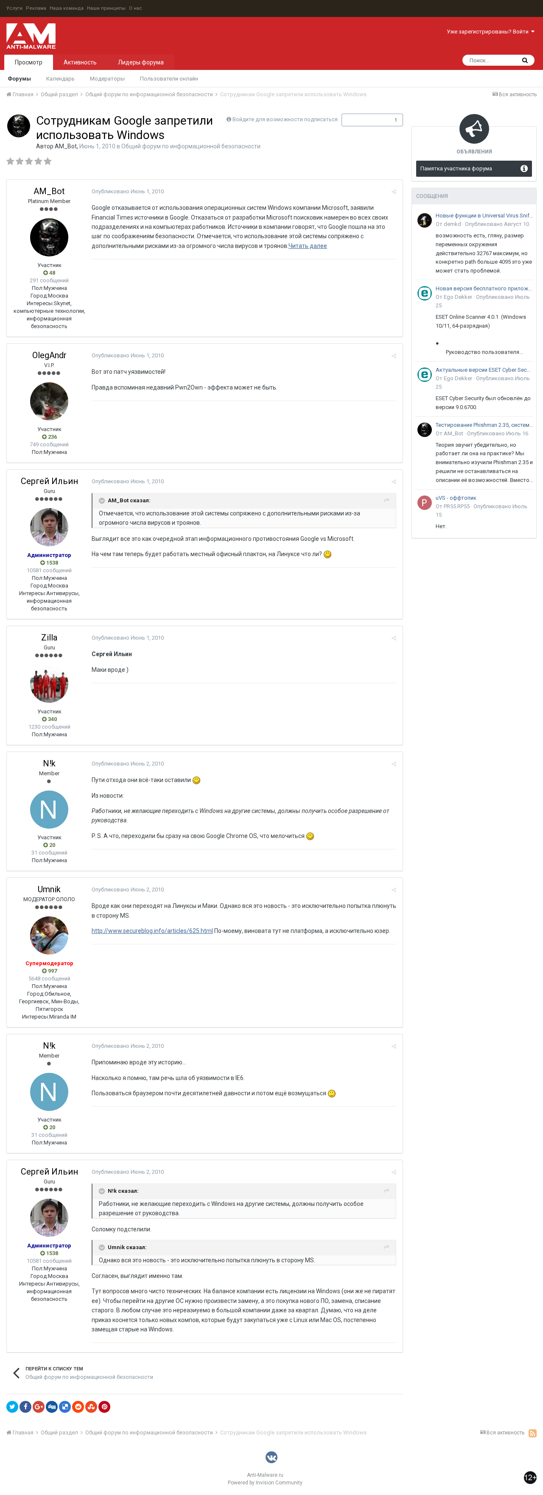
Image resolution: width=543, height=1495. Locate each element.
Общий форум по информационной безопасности (190, 146)
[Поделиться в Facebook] (25, 1407)
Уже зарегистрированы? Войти (489, 31)
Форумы (19, 78)
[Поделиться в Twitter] (12, 1407)
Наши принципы (106, 8)
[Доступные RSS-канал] (533, 1433)
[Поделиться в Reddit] (78, 1407)
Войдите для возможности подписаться (285, 119)
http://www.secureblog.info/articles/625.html (152, 930)
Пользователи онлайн (169, 78)
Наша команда (67, 8)
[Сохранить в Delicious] (65, 1407)
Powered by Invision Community (265, 1483)
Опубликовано (128, 191)
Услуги (14, 8)
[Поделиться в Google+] (39, 1407)
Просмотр (28, 62)
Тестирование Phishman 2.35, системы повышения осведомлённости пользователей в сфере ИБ (484, 425)
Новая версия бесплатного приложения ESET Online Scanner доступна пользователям (484, 288)
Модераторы (107, 78)
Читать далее (307, 245)
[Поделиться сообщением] (394, 192)
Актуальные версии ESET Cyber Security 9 (484, 370)
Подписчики (363, 120)
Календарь (60, 78)
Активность (80, 62)
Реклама (36, 8)
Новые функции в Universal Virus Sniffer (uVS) (484, 215)
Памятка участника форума (456, 168)
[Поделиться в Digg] (52, 1407)
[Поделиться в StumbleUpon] (91, 1407)
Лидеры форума (141, 62)
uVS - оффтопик (456, 498)
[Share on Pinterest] (104, 1407)
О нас (135, 8)
